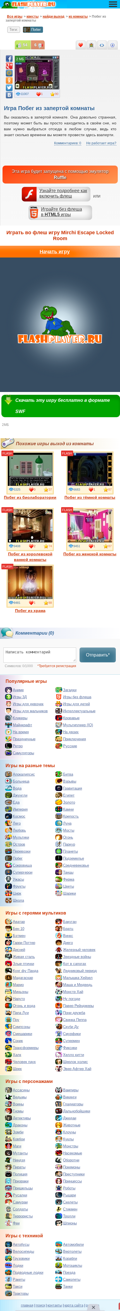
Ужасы (18, 879)
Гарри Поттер (24, 943)
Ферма (68, 879)
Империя (20, 809)
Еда (16, 802)
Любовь (19, 830)
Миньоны (20, 992)
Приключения (74, 739)
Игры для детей (76, 704)
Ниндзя (19, 1160)
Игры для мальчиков (30, 711)
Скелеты (70, 1202)
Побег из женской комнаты (89, 554)
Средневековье (76, 865)
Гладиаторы (73, 1104)
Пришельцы (23, 1188)
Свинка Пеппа (75, 1020)
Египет (69, 795)
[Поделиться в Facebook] (9, 58)
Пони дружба (74, 1013)
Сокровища (22, 865)
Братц (68, 929)
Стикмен (70, 1209)
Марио (18, 985)
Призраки (20, 1181)
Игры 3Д (20, 697)
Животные (71, 1125)
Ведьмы (20, 1097)
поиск (40, 1305)
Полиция (20, 1174)
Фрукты (19, 886)
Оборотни (71, 1160)
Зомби (18, 1132)
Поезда (69, 1272)
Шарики (69, 893)
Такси (17, 1286)
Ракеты (19, 1279)
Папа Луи (21, 1013)
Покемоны (71, 1167)
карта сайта (73, 1305)
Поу (16, 1020)
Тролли (69, 1216)
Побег (36, 29)
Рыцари (69, 1195)
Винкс (68, 936)
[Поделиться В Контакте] (9, 95)
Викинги (69, 1097)
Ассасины (21, 1090)
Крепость (71, 816)
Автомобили (73, 1244)
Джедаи (69, 1118)
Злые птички (23, 964)
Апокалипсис (24, 774)
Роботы (69, 1188)
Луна (67, 823)
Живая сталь (24, 957)
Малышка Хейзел (78, 978)
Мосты (68, 830)
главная (27, 1305)
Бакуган (69, 922)
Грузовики (21, 1258)
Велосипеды (23, 1251)
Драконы (20, 1125)
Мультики (21, 837)
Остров (19, 844)
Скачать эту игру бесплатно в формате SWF (62, 406)
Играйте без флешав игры (61, 212)
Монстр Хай (73, 992)
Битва (68, 774)
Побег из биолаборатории (30, 497)
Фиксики (70, 1048)
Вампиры (70, 1090)
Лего (17, 823)
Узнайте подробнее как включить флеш (63, 193)
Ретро (18, 746)
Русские (70, 746)
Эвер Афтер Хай (77, 1069)
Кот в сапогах (74, 964)
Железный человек (79, 950)
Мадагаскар (23, 978)
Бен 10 (18, 929)
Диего (68, 943)
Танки (68, 1286)
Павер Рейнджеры (78, 1006)
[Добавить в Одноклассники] (9, 80)
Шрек (17, 1069)
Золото (69, 802)
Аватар (19, 922)
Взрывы (69, 781)
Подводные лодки (28, 1272)
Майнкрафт (22, 725)
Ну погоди (71, 999)
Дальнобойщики (76, 1111)
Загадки (69, 690)
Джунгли (20, 795)
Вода (17, 788)
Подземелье (73, 858)
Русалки (20, 1195)
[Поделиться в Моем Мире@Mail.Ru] (9, 73)
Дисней (19, 950)
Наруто (19, 999)
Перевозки (21, 851)
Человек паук (24, 1062)
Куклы (68, 1139)
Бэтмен (19, 936)
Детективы (22, 1118)
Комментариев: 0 (67, 143)
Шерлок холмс (75, 1062)
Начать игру (55, 251)
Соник (18, 1041)
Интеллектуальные (79, 711)
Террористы (23, 1216)
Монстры (70, 1146)
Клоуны (69, 1132)
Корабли (70, 1258)
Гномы (18, 1111)
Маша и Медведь (77, 985)
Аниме (18, 690)
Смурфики (72, 1034)
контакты (54, 1305)
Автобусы (21, 1244)
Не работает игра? (101, 143)
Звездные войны (77, 957)
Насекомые (72, 1153)
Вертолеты (72, 1251)
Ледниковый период (80, 971)
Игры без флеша (77, 697)
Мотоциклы (72, 1265)
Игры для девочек (28, 704)
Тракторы (20, 1293)
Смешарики (22, 1034)
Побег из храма (30, 610)
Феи (16, 1223)
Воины (18, 1104)
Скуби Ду (71, 1027)
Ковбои (19, 1139)
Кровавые (71, 718)
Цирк (17, 893)
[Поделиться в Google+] (9, 65)
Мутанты (20, 1153)
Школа (18, 900)
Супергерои (22, 872)
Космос (19, 816)
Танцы (68, 872)
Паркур (69, 844)
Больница (21, 781)
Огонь (68, 837)
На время (21, 732)
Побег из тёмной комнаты (89, 497)
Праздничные (24, 739)
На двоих (71, 732)
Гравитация (72, 788)
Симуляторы (23, 753)
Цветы (68, 886)
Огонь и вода (24, 1006)
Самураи (20, 1202)
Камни (68, 809)
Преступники (74, 1174)
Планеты (70, 851)
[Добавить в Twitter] (9, 87)
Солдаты (20, 1209)
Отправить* (98, 655)
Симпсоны (21, 1027)
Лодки (18, 1265)
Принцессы (72, 1181)
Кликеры (20, 718)
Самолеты (71, 1279)
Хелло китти (73, 1055)
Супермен (71, 1041)
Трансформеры (26, 1048)
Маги (17, 1146)
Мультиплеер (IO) (78, 725)
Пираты (19, 1167)
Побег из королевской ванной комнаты (30, 557)
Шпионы (70, 1223)
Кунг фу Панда (25, 971)
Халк (17, 1055)
